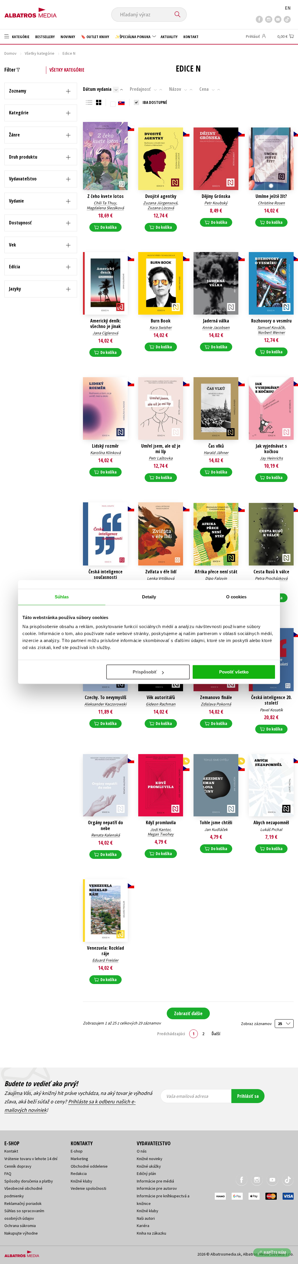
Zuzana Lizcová (161, 207)
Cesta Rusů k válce (271, 572)
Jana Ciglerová (105, 333)
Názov (175, 89)
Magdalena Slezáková (105, 207)
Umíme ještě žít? (271, 196)
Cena (204, 89)
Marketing (79, 1158)
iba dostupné (155, 102)
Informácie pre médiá (155, 1181)
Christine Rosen (271, 202)
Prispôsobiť (145, 671)
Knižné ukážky (149, 1166)
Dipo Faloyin (216, 578)
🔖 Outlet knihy (95, 36)
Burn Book (161, 321)
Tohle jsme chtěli (216, 822)
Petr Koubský (216, 202)
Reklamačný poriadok (23, 1203)
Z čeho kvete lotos (105, 196)
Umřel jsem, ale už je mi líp (160, 448)
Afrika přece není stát (216, 572)
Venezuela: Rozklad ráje (105, 950)
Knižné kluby (81, 1181)
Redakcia (79, 1173)
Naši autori (146, 1218)
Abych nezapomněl (271, 822)
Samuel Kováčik (271, 327)
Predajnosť (140, 89)
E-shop (77, 1151)
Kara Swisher (161, 327)
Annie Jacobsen (216, 327)
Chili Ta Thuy (105, 202)
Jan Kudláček (216, 829)
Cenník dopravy (17, 1166)
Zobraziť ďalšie (188, 1013)
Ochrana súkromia (20, 1225)
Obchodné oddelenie (89, 1166)
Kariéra (143, 1225)
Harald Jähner (216, 452)
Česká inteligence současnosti (105, 574)
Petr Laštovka (161, 458)
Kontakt (190, 36)
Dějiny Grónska (216, 196)
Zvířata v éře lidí (160, 572)
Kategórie (20, 36)
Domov (10, 53)
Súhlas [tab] (62, 596)
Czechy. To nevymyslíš (105, 697)
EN (288, 8)
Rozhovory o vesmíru (271, 321)
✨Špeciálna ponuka (133, 36)
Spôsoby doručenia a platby (28, 1181)
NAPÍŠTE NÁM (275, 1252)
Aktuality (169, 36)
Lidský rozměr (105, 446)
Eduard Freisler (105, 960)
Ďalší (216, 1033)
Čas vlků (216, 446)
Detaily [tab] (149, 596)
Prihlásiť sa (248, 1096)
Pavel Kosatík (271, 709)
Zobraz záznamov (256, 1023)
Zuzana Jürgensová (160, 202)
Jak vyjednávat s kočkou (271, 448)
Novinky (68, 36)
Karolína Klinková (105, 452)
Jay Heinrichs (271, 458)
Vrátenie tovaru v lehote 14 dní (30, 1158)
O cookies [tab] (236, 596)
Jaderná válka (216, 321)
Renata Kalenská (105, 835)
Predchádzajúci (171, 1033)
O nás (142, 1151)
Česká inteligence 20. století (271, 700)
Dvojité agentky (160, 196)
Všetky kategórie (39, 53)
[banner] (30, 11)
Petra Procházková (271, 578)
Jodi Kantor (160, 829)
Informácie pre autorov (157, 1188)
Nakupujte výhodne (21, 1233)
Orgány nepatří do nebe (105, 825)
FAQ (7, 1173)
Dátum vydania (97, 89)
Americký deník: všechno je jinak (105, 323)
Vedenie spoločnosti (88, 1188)
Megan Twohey (161, 834)
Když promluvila (161, 822)
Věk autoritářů (161, 697)
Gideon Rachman (160, 704)
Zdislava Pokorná (216, 704)
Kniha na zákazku (151, 1233)
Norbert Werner (271, 332)
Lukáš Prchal (271, 829)
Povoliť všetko (234, 671)
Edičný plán (146, 1173)
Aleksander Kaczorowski (105, 704)
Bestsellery (45, 36)
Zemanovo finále (216, 697)
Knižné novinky (149, 1158)
